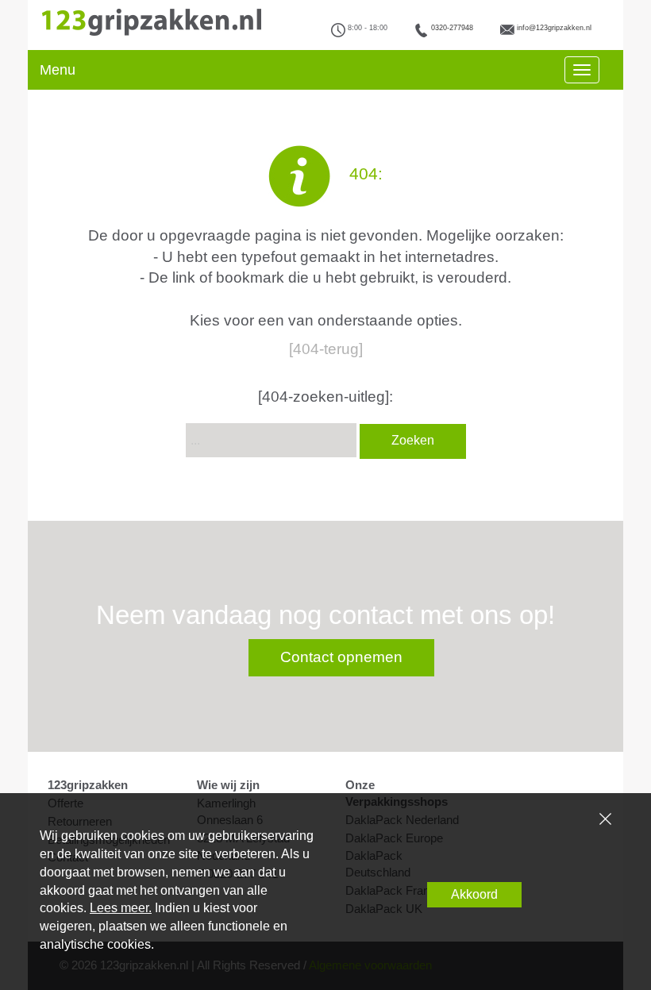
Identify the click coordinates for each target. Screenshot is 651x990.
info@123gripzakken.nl (554, 28)
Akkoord (474, 894)
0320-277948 (452, 28)
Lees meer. (121, 908)
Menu (57, 70)
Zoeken (412, 440)
